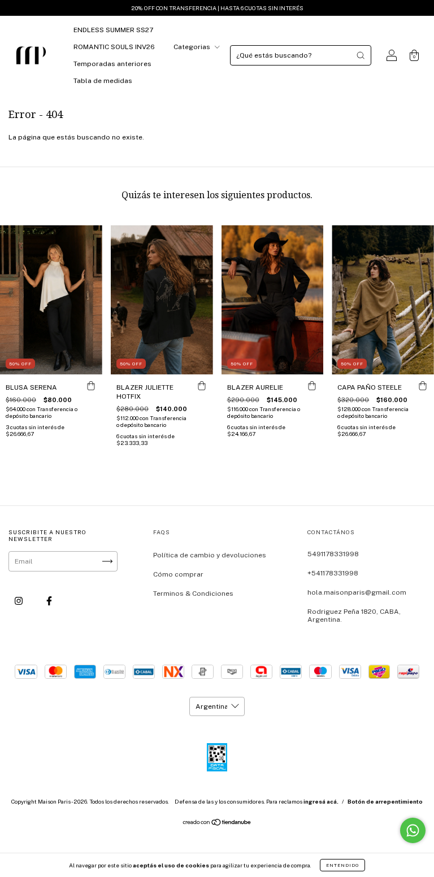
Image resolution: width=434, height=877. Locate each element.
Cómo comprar (178, 574)
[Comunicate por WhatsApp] (413, 830)
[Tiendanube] (217, 824)
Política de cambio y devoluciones (209, 555)
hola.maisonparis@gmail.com (356, 592)
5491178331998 (333, 554)
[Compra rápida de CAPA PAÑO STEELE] (422, 385)
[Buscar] (360, 55)
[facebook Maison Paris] (49, 601)
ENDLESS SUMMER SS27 (113, 30)
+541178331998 (332, 573)
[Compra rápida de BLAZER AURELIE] (312, 385)
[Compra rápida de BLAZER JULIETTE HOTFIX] (201, 385)
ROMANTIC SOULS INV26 (114, 47)
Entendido (342, 865)
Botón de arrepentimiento (385, 801)
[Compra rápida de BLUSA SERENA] (91, 385)
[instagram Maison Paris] (19, 601)
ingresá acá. (320, 801)
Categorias (192, 47)
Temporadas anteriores (112, 64)
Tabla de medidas (102, 81)
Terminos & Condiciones (193, 593)
